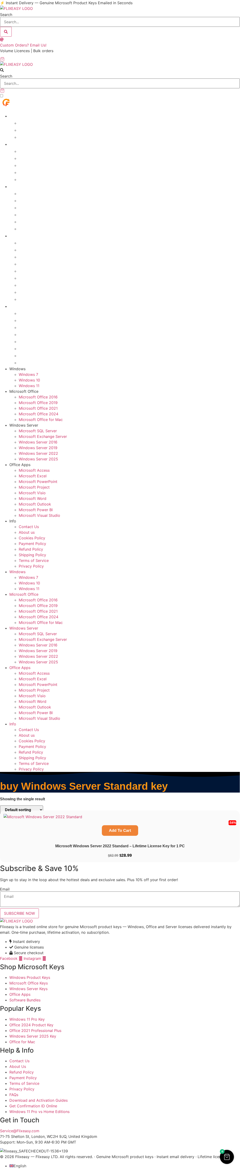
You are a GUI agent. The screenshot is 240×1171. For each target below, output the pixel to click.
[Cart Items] (120, 59)
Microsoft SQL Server (41, 193)
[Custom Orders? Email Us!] (2, 39)
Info (13, 306)
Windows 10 (31, 129)
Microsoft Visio (34, 270)
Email (5, 889)
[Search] (6, 32)
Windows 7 (30, 122)
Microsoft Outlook (37, 285)
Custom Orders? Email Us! (23, 45)
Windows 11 (31, 137)
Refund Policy (33, 341)
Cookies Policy (34, 327)
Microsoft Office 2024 (41, 172)
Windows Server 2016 (41, 207)
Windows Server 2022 (41, 221)
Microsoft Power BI (38, 292)
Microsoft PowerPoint (41, 256)
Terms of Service (36, 355)
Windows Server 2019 (41, 214)
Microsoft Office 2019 (41, 158)
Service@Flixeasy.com (19, 1130)
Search (6, 14)
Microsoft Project (36, 263)
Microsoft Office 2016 (41, 151)
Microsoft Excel (35, 249)
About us (28, 320)
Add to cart (120, 830)
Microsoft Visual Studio (42, 299)
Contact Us (30, 313)
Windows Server (26, 186)
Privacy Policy (33, 362)
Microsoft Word (35, 277)
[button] (120, 70)
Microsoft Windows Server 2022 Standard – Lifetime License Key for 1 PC (120, 846)
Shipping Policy (34, 348)
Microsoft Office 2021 (41, 165)
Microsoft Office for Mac (44, 179)
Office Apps (21, 235)
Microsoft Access (36, 242)
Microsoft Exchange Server (47, 200)
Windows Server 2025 (41, 228)
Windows (18, 115)
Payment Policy (35, 334)
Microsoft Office (25, 144)
